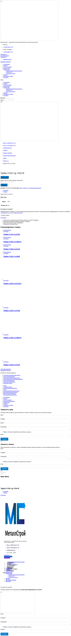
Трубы (21, 188)
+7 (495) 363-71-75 (5, 213)
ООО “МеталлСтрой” (6, 369)
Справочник (6, 69)
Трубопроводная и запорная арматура (13, 379)
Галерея (5, 75)
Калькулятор (6, 68)
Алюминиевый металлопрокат (11, 391)
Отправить (4, 439)
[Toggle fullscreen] (3, 472)
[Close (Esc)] (1, 472)
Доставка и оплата (8, 76)
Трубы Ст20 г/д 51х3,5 (12, 284)
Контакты (5, 77)
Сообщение (4, 427)
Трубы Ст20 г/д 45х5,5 (12, 242)
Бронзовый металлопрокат (10, 392)
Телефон (3, 419)
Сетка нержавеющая (8, 380)
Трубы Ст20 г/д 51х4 (11, 249)
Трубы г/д (25, 188)
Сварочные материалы (9, 382)
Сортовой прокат (7, 387)
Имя (2, 415)
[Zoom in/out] (5, 472)
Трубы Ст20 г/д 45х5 (11, 256)
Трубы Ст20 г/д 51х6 (11, 311)
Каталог (5, 65)
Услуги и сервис (7, 67)
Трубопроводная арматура (10, 388)
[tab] (36, 190)
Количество (20, 180)
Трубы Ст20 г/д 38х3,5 (12, 338)
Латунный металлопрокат (10, 395)
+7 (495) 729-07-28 (17, 213)
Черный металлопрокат (35, 188)
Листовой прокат (7, 383)
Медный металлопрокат (9, 393)
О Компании (6, 64)
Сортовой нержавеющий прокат (11, 378)
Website (3, 629)
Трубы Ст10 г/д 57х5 (11, 234)
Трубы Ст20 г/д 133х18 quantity (9, 180)
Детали (5, 191)
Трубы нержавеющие (9, 376)
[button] (6, 62)
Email (2, 423)
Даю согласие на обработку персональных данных (18, 432)
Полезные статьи (10, 73)
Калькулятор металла (9, 401)
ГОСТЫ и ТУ (9, 72)
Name (2, 434)
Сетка (4, 389)
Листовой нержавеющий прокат (11, 375)
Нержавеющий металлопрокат (14, 71)
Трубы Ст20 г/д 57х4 (11, 365)
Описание (5, 190)
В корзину (4, 185)
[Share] (2, 472)
